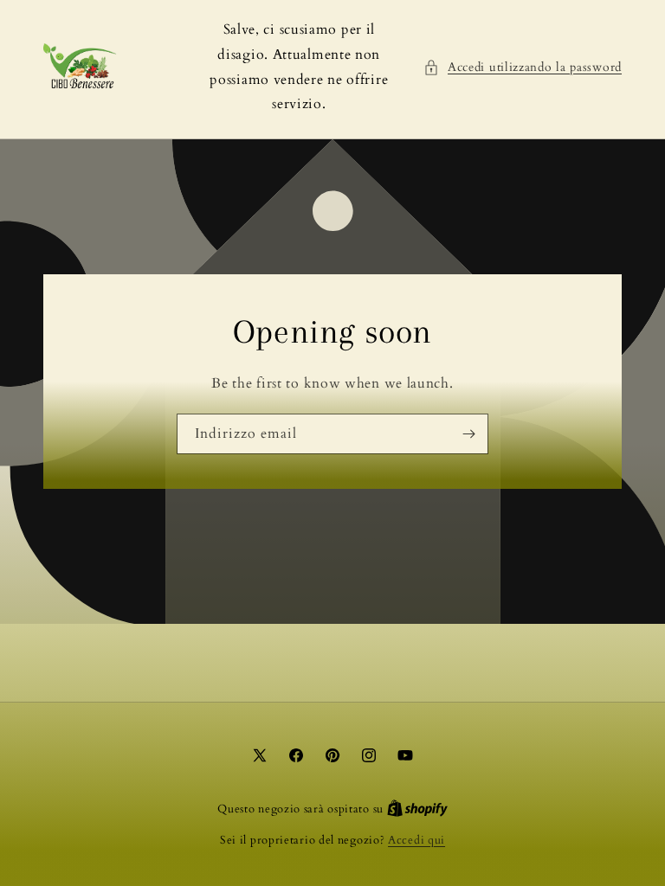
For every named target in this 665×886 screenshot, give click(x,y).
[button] (522, 67)
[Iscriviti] (468, 434)
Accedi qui (416, 840)
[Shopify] (417, 809)
